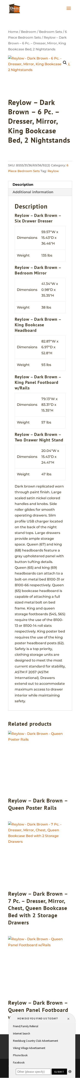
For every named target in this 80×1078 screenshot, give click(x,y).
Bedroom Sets (50, 32)
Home (13, 32)
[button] (65, 63)
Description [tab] (23, 185)
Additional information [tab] (33, 192)
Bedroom (28, 32)
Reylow (53, 171)
